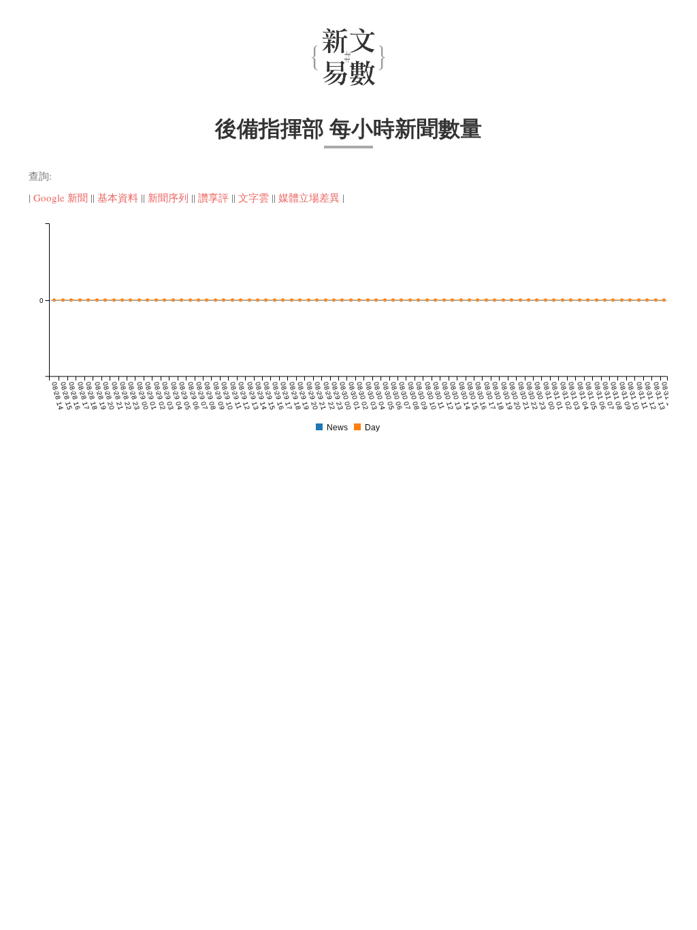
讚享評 (213, 197)
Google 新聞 (60, 197)
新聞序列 (168, 197)
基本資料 (117, 197)
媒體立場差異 (309, 197)
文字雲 (253, 197)
